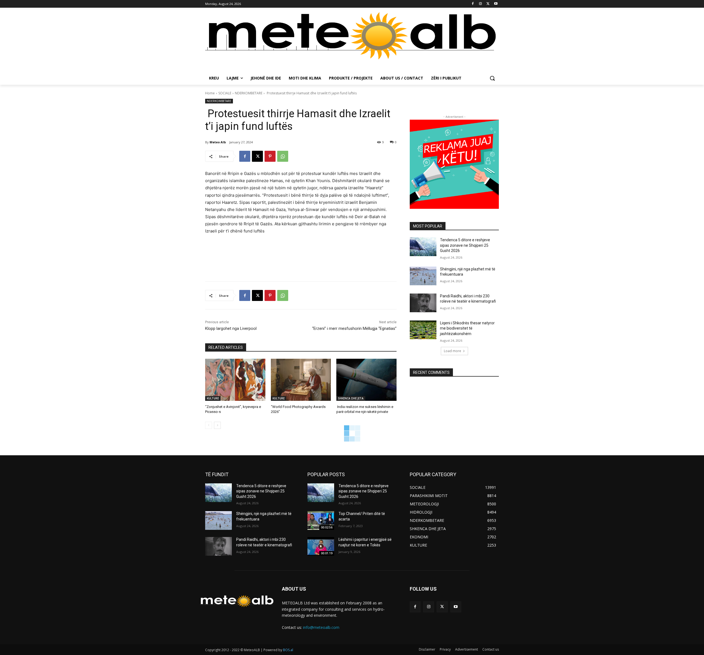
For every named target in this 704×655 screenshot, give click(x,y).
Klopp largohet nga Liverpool (231, 328)
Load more (452, 351)
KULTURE (213, 398)
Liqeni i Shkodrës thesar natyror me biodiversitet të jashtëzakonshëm (467, 328)
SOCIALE (224, 93)
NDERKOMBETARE (248, 93)
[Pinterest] (270, 156)
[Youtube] (496, 4)
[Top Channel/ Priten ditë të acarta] (320, 520)
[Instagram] (480, 4)
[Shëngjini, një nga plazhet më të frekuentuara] (423, 276)
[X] (488, 4)
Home (210, 93)
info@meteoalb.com (321, 627)
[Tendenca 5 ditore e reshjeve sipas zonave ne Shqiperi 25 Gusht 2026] (423, 246)
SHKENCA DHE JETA (351, 398)
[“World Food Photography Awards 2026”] (301, 380)
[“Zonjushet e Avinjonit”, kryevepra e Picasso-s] (235, 380)
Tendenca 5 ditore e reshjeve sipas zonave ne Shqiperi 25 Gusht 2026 (465, 245)
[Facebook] (473, 4)
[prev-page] (208, 425)
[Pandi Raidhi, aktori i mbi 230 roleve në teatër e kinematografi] (423, 303)
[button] (492, 78)
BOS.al (288, 650)
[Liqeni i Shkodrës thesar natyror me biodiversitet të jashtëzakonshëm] (423, 329)
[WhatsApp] (282, 156)
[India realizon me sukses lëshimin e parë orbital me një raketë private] (366, 380)
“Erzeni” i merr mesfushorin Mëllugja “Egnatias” (354, 328)
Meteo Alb (218, 142)
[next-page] (217, 425)
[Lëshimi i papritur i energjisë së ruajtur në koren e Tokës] (320, 546)
